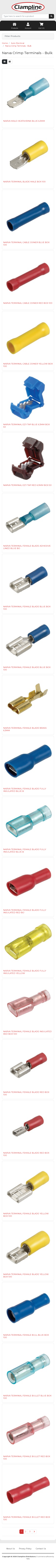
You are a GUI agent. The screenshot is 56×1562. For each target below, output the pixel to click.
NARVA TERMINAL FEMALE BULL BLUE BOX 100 (26, 1336)
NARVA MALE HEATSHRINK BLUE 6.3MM (24, 121)
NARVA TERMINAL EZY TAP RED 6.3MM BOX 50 (27, 485)
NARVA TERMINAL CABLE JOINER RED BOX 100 (27, 303)
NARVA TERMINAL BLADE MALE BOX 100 (24, 181)
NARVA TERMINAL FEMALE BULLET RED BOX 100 (26, 1457)
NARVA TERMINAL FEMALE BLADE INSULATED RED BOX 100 (27, 1032)
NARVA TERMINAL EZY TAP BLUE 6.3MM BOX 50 (26, 425)
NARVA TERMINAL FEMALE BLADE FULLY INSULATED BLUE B (24, 789)
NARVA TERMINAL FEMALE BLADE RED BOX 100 (26, 1093)
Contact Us (41, 1548)
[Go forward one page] (34, 1531)
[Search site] (51, 16)
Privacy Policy (25, 1548)
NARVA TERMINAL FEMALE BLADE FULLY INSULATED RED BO (24, 911)
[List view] (9, 61)
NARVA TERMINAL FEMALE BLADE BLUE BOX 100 (27, 607)
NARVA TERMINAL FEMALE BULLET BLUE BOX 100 (27, 1396)
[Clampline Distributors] (28, 7)
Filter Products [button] (12, 36)
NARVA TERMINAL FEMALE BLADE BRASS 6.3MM (25, 729)
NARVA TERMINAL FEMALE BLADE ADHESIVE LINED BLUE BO (27, 547)
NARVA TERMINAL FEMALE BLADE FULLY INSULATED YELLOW (24, 972)
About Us (10, 1548)
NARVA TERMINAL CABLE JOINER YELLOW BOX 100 (28, 365)
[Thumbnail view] (4, 61)
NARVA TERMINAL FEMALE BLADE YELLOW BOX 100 (26, 1214)
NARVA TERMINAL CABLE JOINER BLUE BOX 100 (26, 243)
